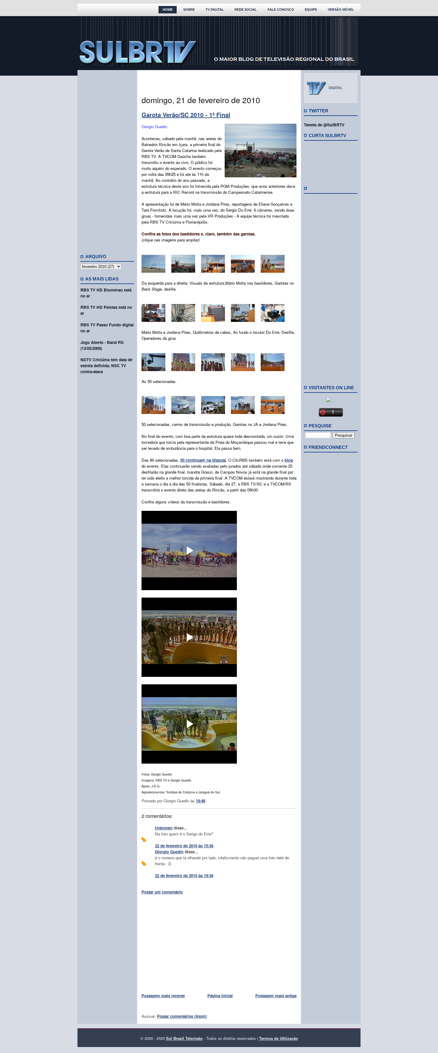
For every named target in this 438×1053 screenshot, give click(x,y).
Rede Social (245, 9)
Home (168, 9)
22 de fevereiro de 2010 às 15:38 (184, 846)
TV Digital (215, 9)
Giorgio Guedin (169, 852)
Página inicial (220, 995)
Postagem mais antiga (275, 995)
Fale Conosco (281, 9)
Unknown (164, 828)
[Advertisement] (107, 159)
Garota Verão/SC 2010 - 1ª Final (186, 114)
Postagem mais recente (163, 995)
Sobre (189, 9)
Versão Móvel (341, 9)
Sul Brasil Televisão (184, 1038)
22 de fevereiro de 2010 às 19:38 (184, 875)
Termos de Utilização (278, 1038)
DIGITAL (335, 88)
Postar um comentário (162, 892)
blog (289, 460)
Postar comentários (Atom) (182, 1016)
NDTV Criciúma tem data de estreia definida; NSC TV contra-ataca (106, 365)
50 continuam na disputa (203, 460)
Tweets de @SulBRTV (324, 125)
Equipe (311, 9)
